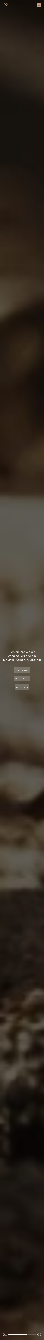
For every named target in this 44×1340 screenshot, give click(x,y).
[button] (5, 1334)
